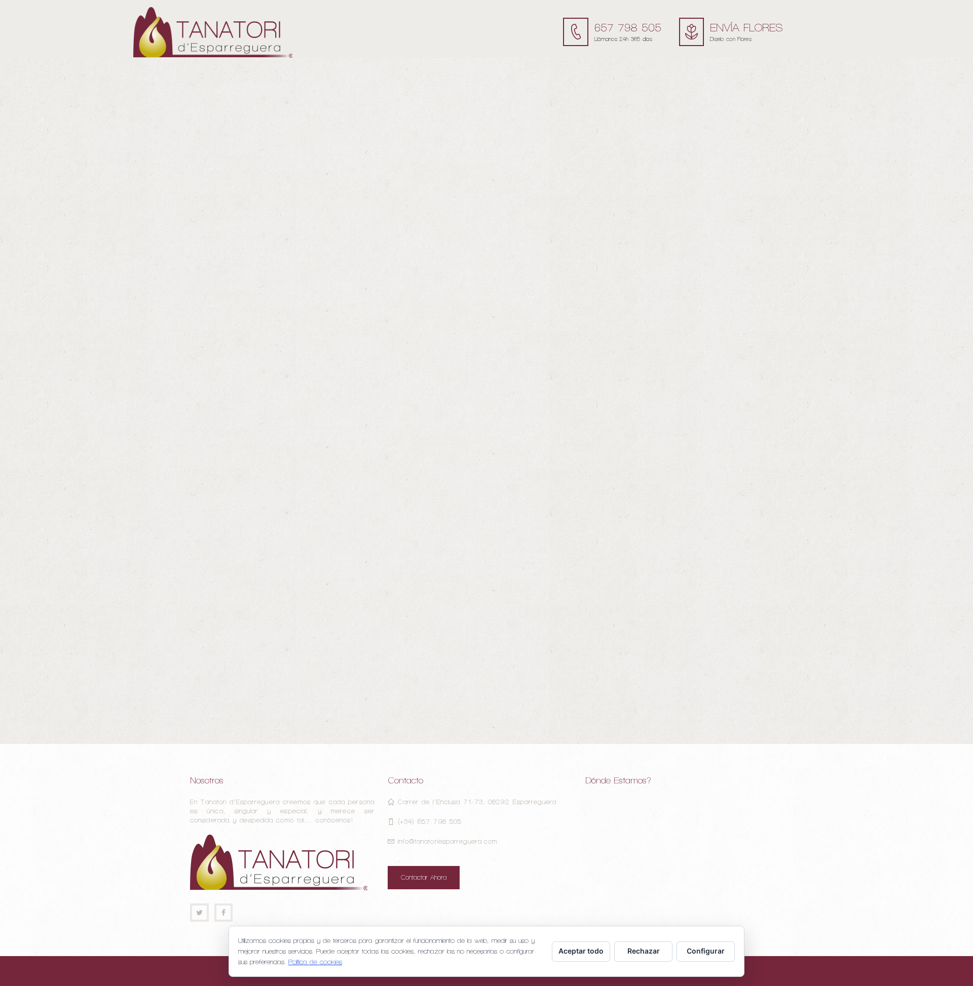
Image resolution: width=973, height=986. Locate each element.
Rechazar (643, 950)
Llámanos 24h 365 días (623, 39)
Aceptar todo (581, 950)
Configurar (706, 950)
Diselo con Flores (731, 39)
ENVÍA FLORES (746, 27)
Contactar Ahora (423, 877)
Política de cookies (315, 962)
